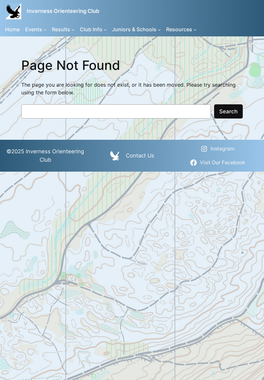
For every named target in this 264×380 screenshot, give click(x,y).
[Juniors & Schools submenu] (159, 29)
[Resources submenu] (195, 29)
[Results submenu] (73, 29)
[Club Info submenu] (105, 29)
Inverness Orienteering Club (63, 11)
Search (228, 111)
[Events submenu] (45, 29)
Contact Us (140, 155)
